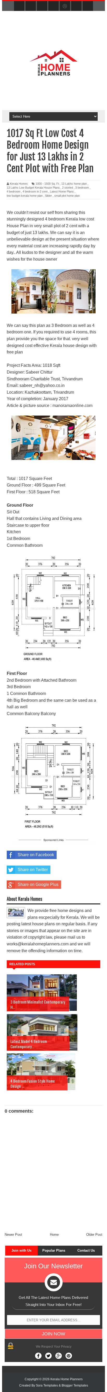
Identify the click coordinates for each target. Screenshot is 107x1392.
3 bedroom (82, 187)
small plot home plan (67, 195)
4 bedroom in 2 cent (35, 191)
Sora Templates (47, 1385)
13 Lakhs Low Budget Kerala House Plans (33, 187)
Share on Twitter (33, 869)
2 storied (67, 187)
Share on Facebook (36, 855)
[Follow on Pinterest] (68, 1355)
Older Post (94, 1235)
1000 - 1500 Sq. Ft (47, 183)
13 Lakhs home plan (74, 183)
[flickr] (53, 6)
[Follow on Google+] (58, 1355)
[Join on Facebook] (38, 1355)
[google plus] (88, 6)
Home (54, 1235)
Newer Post (13, 1235)
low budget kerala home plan (25, 195)
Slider (48, 195)
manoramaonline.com (72, 405)
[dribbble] (65, 6)
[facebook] (19, 6)
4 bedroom (13, 191)
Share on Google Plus (38, 884)
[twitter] (30, 6)
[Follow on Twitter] (48, 1355)
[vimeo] (42, 6)
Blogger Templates (75, 1385)
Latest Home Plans (62, 191)
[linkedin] (76, 6)
